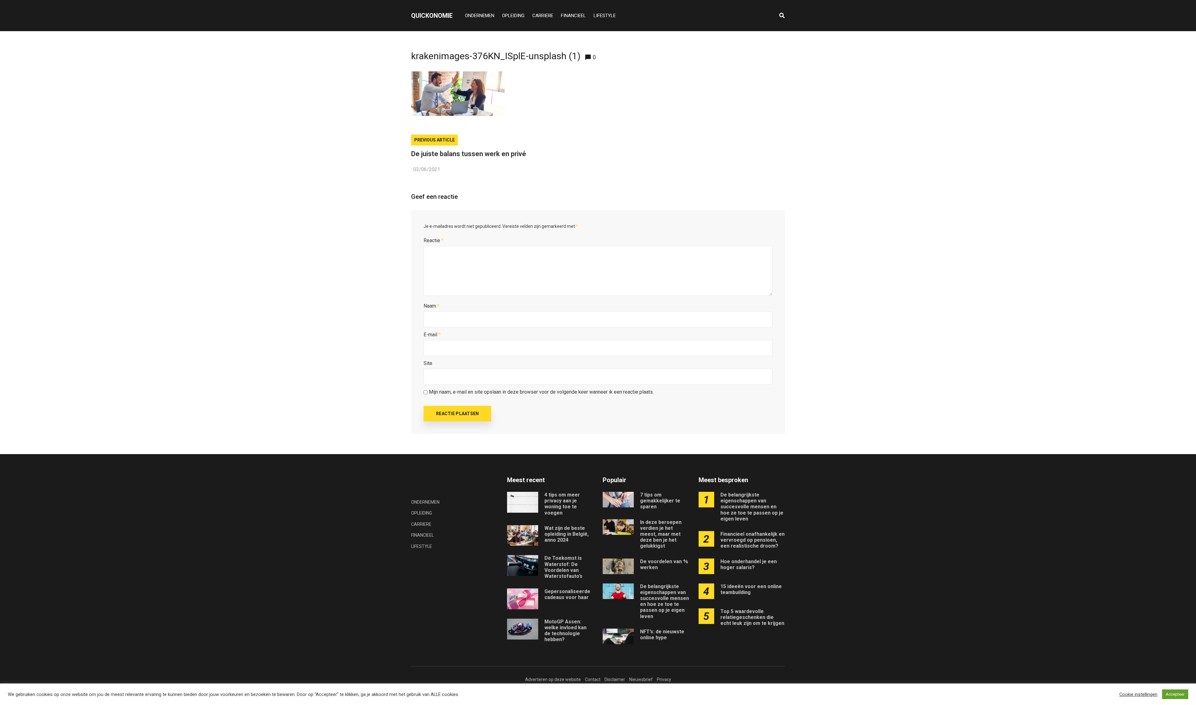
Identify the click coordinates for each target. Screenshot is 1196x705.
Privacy (664, 679)
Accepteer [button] (1175, 694)
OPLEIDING (513, 15)
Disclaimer (615, 679)
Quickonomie (432, 15)
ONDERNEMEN (479, 15)
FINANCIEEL (573, 15)
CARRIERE (542, 15)
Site (428, 363)
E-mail (432, 335)
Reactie (434, 240)
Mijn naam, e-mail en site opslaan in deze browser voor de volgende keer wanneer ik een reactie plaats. (541, 392)
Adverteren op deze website (553, 679)
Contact (592, 679)
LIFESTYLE (605, 15)
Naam (431, 306)
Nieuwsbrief (641, 679)
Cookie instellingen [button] (1138, 694)
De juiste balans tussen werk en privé (468, 154)
